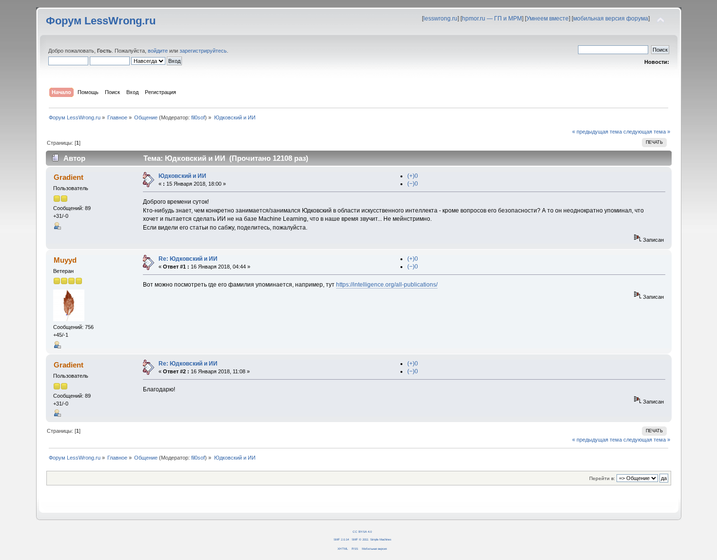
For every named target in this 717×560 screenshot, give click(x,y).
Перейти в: (602, 478)
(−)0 (412, 183)
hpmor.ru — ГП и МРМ (492, 18)
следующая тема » (646, 132)
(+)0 (412, 176)
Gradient (68, 177)
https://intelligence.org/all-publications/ (387, 284)
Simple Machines (380, 539)
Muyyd (65, 260)
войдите (158, 51)
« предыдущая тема (597, 132)
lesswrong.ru (440, 18)
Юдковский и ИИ (182, 176)
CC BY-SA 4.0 (362, 531)
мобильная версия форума (610, 18)
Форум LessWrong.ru (101, 21)
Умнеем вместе (547, 18)
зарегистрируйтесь (203, 51)
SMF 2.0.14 (341, 539)
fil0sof (198, 117)
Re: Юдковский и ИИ (188, 258)
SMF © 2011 (360, 539)
